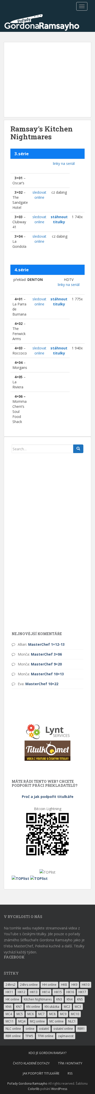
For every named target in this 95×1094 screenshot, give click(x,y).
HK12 (21, 992)
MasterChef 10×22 (41, 683)
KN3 (59, 999)
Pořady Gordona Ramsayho (27, 1083)
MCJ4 (21, 1021)
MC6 (30, 1014)
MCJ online (37, 1021)
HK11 (9, 992)
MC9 (63, 1014)
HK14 (46, 992)
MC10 (75, 1014)
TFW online (45, 1036)
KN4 (69, 999)
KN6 (8, 1006)
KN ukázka (52, 1006)
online (30, 1028)
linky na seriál (64, 163)
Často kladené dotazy (31, 1063)
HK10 (85, 985)
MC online (56, 1021)
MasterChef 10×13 (47, 674)
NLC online (13, 1028)
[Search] (78, 448)
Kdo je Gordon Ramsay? (47, 1053)
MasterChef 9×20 (46, 664)
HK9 (74, 985)
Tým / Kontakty (70, 1063)
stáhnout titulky (59, 219)
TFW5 (29, 1036)
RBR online (13, 1036)
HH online (49, 985)
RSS (70, 1073)
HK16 (70, 992)
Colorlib (34, 1089)
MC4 (9, 1014)
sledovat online (39, 195)
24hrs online (29, 985)
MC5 (19, 1014)
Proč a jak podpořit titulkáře (47, 796)
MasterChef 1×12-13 (46, 644)
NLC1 (72, 1021)
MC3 (78, 1006)
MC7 (41, 1014)
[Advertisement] (47, 79)
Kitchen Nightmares (38, 999)
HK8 (64, 985)
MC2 (67, 1006)
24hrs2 (10, 985)
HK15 (58, 992)
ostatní (44, 1028)
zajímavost (65, 1036)
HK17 (82, 992)
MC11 (10, 1021)
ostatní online (63, 1028)
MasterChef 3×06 (46, 654)
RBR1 (81, 1028)
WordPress (59, 1089)
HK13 (33, 992)
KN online (33, 1006)
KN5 (80, 999)
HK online (12, 999)
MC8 (52, 1014)
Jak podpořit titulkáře (41, 1073)
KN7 (19, 1006)
